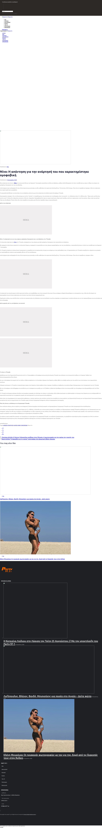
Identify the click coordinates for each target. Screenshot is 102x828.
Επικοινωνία (4, 785)
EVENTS (6, 23)
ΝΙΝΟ (19, 425)
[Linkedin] (2, 434)
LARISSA (5, 425)
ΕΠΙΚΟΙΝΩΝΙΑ (7, 27)
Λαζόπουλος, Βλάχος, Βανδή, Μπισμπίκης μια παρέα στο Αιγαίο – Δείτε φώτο (25, 499)
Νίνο (15, 183)
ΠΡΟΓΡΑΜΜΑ (7, 26)
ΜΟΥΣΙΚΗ (6, 20)
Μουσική (4, 772)
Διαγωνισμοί (4, 769)
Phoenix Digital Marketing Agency (30, 814)
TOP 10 (6, 24)
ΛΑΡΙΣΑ (16, 425)
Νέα (8, 166)
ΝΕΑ (5, 19)
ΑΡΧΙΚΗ (4, 33)
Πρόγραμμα (4, 782)
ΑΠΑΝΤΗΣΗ (10, 425)
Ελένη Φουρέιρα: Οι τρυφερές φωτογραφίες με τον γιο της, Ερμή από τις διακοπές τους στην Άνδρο (32, 559)
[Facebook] (2, 428)
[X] (2, 430)
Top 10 (3, 778)
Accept (1, 827)
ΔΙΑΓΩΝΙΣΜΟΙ (7, 22)
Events (3, 775)
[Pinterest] (2, 432)
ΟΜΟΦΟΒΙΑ (24, 425)
